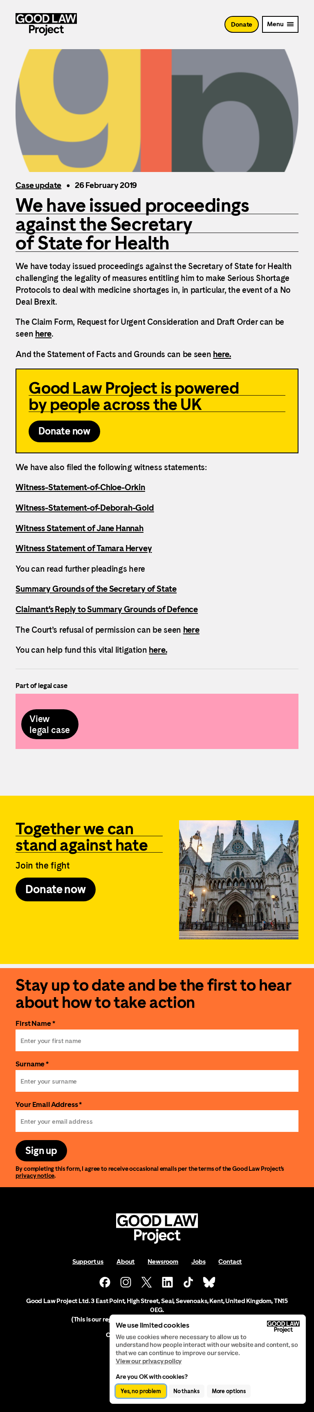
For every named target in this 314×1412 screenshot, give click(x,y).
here (43, 334)
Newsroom (163, 1261)
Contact (230, 1261)
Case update (38, 185)
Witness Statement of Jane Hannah (79, 528)
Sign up (41, 1150)
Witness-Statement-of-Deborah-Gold (85, 508)
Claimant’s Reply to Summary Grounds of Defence (107, 609)
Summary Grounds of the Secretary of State (96, 589)
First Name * (35, 1023)
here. (222, 354)
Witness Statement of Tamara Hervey (84, 548)
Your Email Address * (49, 1104)
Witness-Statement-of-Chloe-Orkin (80, 487)
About (126, 1261)
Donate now (64, 431)
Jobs (198, 1261)
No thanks (186, 1391)
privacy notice (35, 1175)
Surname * (32, 1063)
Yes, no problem (141, 1391)
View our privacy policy (149, 1361)
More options (229, 1391)
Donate (241, 24)
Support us (87, 1261)
